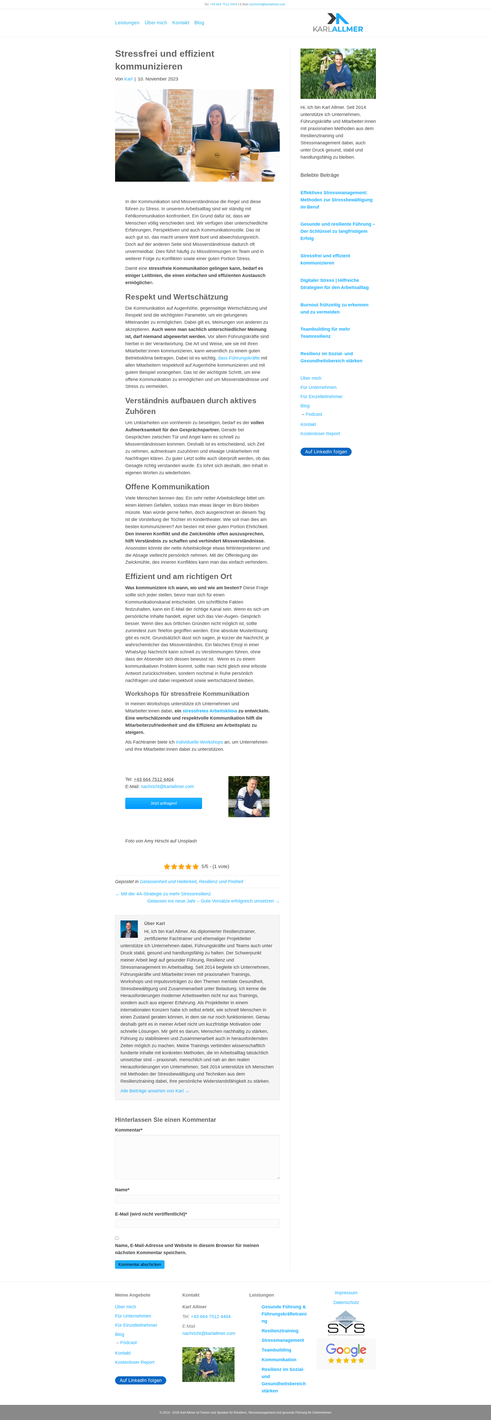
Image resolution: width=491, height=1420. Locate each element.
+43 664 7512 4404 (223, 4)
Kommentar (128, 1130)
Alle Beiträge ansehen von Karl (154, 1090)
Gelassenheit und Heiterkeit (168, 881)
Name (122, 1189)
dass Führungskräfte (239, 358)
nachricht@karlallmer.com (267, 4)
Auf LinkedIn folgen (326, 451)
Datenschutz (346, 1302)
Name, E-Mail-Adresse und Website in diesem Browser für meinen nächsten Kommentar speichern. (187, 1249)
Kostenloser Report (320, 433)
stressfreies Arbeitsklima (210, 710)
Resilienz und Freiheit (221, 881)
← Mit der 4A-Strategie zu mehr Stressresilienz (163, 893)
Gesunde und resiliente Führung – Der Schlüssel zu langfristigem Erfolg (337, 231)
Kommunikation (279, 1359)
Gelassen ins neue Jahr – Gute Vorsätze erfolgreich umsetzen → (213, 901)
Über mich (156, 22)
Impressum (346, 1292)
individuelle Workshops (199, 742)
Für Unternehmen (318, 387)
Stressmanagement (283, 1340)
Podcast (314, 414)
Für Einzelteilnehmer (321, 396)
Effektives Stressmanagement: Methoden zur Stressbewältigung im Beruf (336, 200)
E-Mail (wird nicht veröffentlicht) (151, 1214)
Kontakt (180, 22)
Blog (199, 22)
